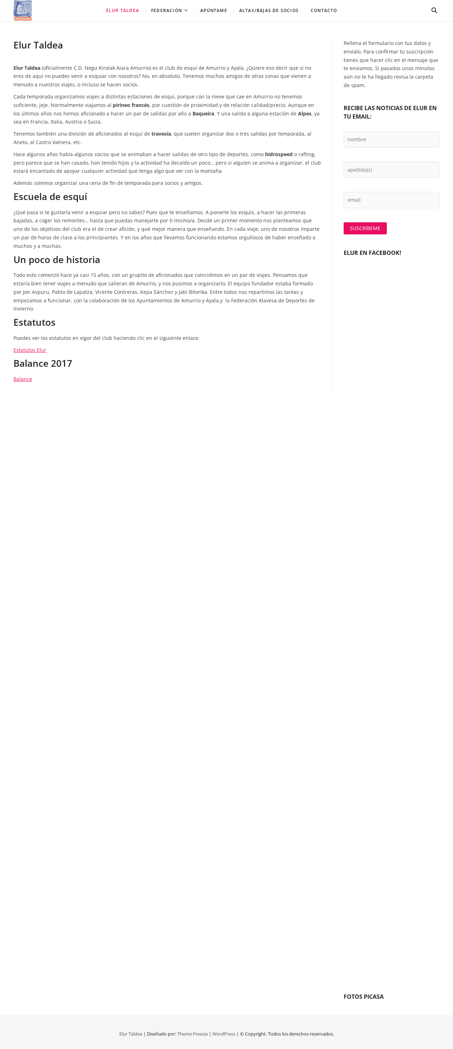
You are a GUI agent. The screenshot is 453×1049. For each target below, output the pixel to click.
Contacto (324, 10)
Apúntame (213, 10)
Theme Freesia (192, 1034)
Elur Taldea (122, 10)
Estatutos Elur (29, 350)
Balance (22, 379)
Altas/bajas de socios (269, 10)
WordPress (223, 1034)
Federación (166, 10)
